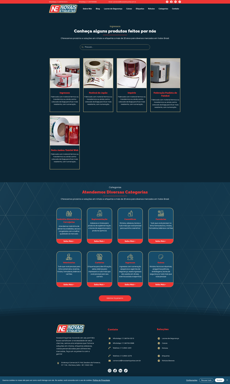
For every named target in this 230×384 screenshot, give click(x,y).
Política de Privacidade (101, 380)
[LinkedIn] (175, 2)
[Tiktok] (179, 2)
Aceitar (219, 380)
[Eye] (69, 213)
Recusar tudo (206, 380)
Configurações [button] (191, 380)
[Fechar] (227, 380)
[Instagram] (167, 2)
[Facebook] (171, 2)
